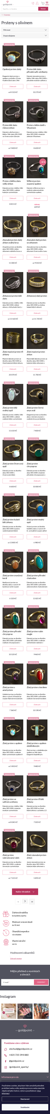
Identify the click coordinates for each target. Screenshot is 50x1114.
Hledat (43, 9)
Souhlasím (25, 1107)
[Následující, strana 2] (25, 901)
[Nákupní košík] (42, 3)
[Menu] (47, 3)
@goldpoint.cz (16, 1060)
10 (32, 902)
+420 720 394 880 (19, 1054)
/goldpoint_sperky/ (19, 1066)
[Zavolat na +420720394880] (33, 3)
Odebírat (41, 982)
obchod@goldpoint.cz (20, 1048)
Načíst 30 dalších (23, 892)
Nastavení (25, 1099)
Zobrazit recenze (16, 958)
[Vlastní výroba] (13, 55)
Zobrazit (13, 86)
